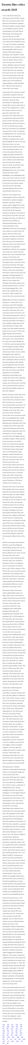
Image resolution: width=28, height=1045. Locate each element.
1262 (24, 1039)
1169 (21, 1033)
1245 (4, 1041)
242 (3, 1026)
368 (3, 1043)
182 (12, 1035)
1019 (4, 1037)
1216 (4, 1033)
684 (21, 1026)
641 (3, 1035)
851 (12, 1024)
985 (3, 1039)
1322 (4, 1024)
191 (11, 1039)
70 (7, 1039)
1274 (12, 1028)
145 (15, 1039)
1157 (21, 1035)
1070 (12, 1026)
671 (20, 1030)
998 (16, 1030)
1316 (17, 1028)
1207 (12, 1041)
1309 (16, 1035)
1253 (17, 1024)
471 (21, 1028)
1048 (8, 1026)
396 (7, 1043)
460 (7, 1028)
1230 (17, 1041)
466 (17, 1026)
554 (12, 1030)
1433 (13, 1037)
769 (16, 1033)
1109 (4, 1030)
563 (8, 1024)
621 (7, 1035)
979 (19, 1039)
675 (8, 1033)
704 (3, 1028)
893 (22, 1037)
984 (12, 1033)
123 (8, 1041)
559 (8, 1030)
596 (21, 1024)
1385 (18, 1037)
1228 (8, 1037)
